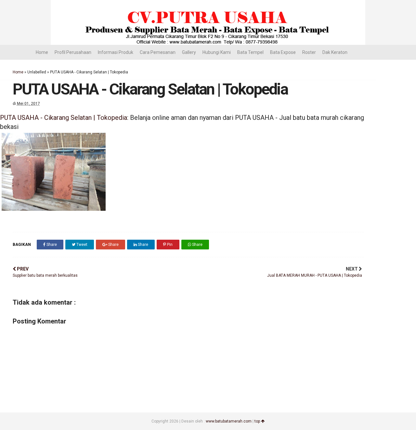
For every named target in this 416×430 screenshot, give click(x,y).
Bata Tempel (250, 52)
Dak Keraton (334, 52)
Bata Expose (283, 52)
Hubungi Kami (216, 52)
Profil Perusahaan (73, 52)
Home (42, 52)
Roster (309, 52)
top (257, 421)
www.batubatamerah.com (229, 421)
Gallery (189, 52)
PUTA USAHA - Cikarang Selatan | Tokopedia (63, 117)
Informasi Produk (115, 52)
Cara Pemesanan (158, 52)
